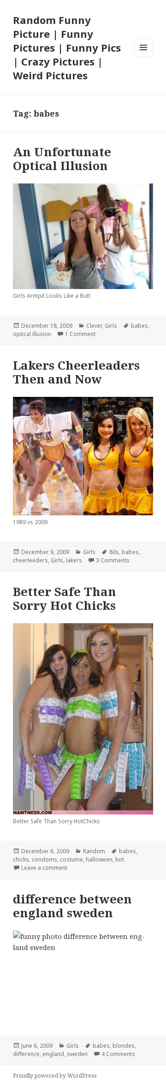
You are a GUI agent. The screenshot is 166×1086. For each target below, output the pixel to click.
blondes (124, 1046)
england (53, 1054)
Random (94, 851)
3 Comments (113, 560)
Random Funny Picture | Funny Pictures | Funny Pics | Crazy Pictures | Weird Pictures (67, 47)
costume (71, 859)
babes (139, 326)
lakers (74, 560)
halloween (99, 859)
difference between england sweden (72, 906)
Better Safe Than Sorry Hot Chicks (64, 598)
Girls (111, 326)
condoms (44, 859)
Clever (94, 326)
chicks (21, 859)
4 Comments (118, 1054)
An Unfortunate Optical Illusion (62, 158)
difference (26, 1054)
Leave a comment (44, 868)
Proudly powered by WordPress (55, 1076)
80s (114, 552)
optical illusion (32, 334)
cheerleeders (30, 560)
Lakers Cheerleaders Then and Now (76, 372)
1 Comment (80, 334)
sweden (77, 1054)
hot (119, 859)
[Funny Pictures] (83, 456)
